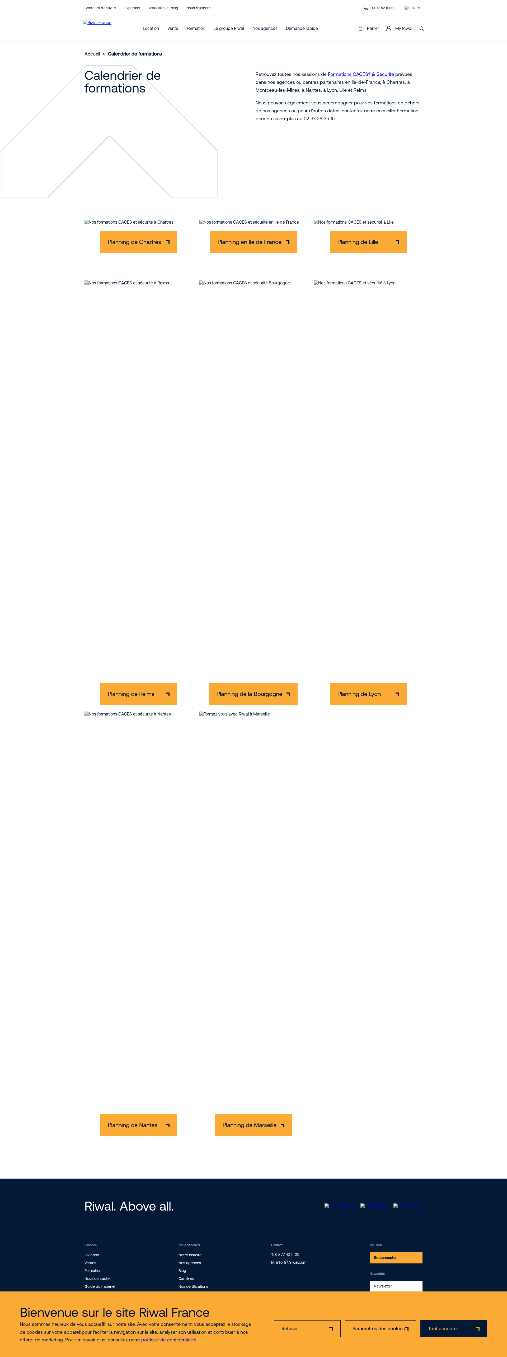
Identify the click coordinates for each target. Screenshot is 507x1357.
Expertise (132, 8)
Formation (196, 28)
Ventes (90, 1263)
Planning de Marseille (249, 1125)
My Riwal (403, 28)
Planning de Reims (131, 694)
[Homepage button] (104, 28)
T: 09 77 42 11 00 (285, 1254)
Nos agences (265, 28)
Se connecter (385, 1258)
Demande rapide (302, 28)
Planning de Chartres (134, 242)
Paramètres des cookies (379, 1328)
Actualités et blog (163, 8)
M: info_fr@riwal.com (288, 1262)
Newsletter (383, 1286)
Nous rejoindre (198, 8)
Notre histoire (190, 1255)
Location (151, 28)
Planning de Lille (357, 242)
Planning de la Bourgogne (249, 694)
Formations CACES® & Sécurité (361, 74)
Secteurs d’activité (100, 8)
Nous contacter (97, 1278)
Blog (182, 1270)
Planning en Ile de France (249, 242)
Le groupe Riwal (229, 28)
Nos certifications (193, 1286)
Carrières (186, 1278)
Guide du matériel (99, 1286)
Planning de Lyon (359, 694)
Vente (172, 28)
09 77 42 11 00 (382, 8)
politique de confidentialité (168, 1339)
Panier (373, 28)
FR (413, 8)
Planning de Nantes (132, 1125)
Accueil (92, 54)
